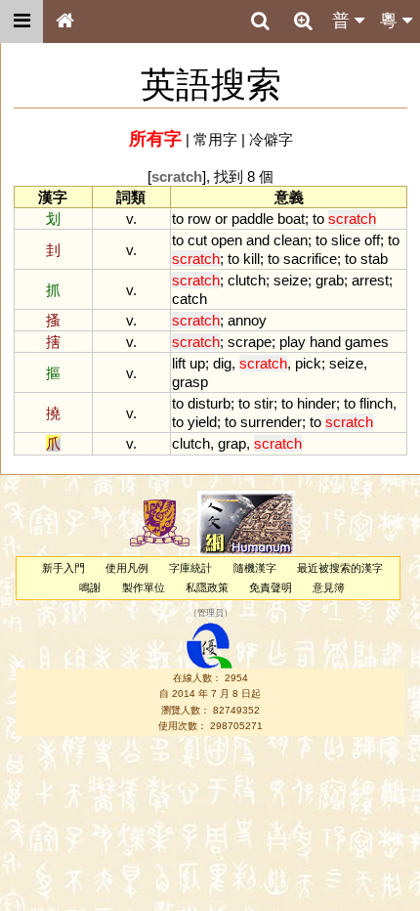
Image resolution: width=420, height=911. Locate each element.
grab (329, 280)
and (258, 240)
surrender (271, 421)
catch (189, 298)
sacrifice (310, 258)
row (199, 218)
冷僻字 (271, 139)
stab (374, 258)
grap (232, 443)
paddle (252, 218)
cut (197, 240)
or (221, 218)
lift (179, 363)
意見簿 (329, 587)
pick (308, 363)
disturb (209, 403)
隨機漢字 (254, 568)
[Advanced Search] (302, 20)
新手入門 (63, 568)
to (178, 218)
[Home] (64, 21)
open (226, 240)
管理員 (210, 613)
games (367, 341)
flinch (376, 403)
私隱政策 (207, 587)
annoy (247, 320)
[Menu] (21, 21)
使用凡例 (126, 568)
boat (291, 218)
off (372, 240)
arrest (370, 280)
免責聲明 (270, 587)
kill (251, 258)
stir (263, 403)
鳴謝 (90, 587)
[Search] (259, 21)
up (197, 363)
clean (290, 240)
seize (290, 280)
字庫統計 (190, 568)
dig (222, 363)
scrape (250, 341)
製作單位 (143, 587)
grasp (190, 381)
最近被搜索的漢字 (340, 568)
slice (345, 240)
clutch (247, 280)
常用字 (215, 139)
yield (202, 421)
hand (325, 341)
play (292, 341)
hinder (316, 403)
